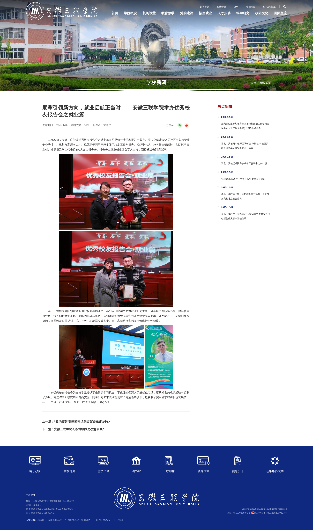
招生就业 (205, 13)
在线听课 (221, 6)
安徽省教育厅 (55, 519)
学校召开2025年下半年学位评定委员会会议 (243, 178)
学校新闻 (265, 83)
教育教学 (167, 13)
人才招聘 (224, 13)
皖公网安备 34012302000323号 (270, 512)
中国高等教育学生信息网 (77, 519)
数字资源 (204, 6)
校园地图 (250, 6)
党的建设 (186, 13)
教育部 (40, 519)
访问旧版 (271, 6)
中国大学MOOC (102, 519)
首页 (115, 13)
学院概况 (130, 13)
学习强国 (118, 519)
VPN (236, 6)
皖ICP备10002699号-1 (238, 512)
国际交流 (280, 13)
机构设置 (149, 13)
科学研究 (242, 13)
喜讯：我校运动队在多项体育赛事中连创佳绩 (244, 163)
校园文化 (261, 13)
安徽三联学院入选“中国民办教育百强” (79, 429)
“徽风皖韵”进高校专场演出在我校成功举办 (82, 421)
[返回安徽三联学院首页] (62, 3)
